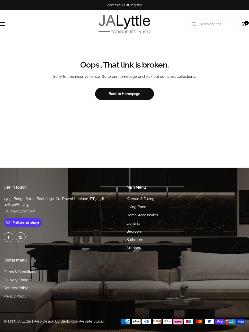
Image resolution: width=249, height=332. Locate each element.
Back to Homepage (124, 94)
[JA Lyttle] (124, 24)
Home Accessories (142, 215)
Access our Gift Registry (124, 5)
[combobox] (211, 24)
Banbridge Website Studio (82, 321)
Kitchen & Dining (140, 199)
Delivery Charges (18, 280)
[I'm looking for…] (193, 24)
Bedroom (134, 231)
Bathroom (134, 239)
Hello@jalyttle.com (19, 211)
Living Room (137, 207)
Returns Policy (16, 288)
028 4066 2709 (16, 205)
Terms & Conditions (20, 272)
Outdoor (133, 248)
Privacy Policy (15, 296)
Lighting (133, 223)
